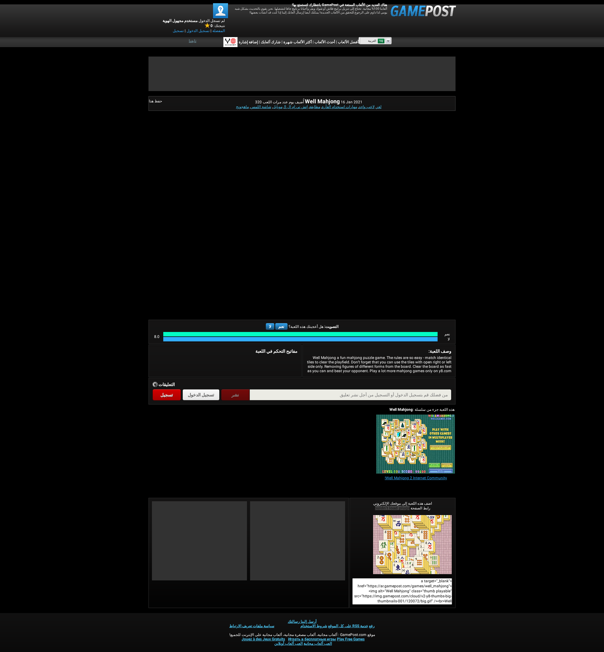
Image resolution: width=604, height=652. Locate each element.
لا (270, 326)
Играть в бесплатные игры (312, 639)
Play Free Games (351, 639)
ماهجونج (242, 107)
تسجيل (178, 31)
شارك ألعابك (271, 42)
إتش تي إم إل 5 (296, 107)
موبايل (277, 107)
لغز (379, 107)
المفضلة (218, 31)
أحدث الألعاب (325, 42)
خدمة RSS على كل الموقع (348, 626)
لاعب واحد (367, 107)
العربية (372, 40)
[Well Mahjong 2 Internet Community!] (415, 444)
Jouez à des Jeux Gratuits (263, 639)
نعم (281, 326)
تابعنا (192, 41)
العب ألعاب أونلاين (288, 643)
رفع (372, 626)
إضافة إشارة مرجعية (242, 42)
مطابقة (314, 107)
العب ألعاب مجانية (318, 643)
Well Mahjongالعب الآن (402, 544)
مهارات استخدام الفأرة (339, 107)
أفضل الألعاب (348, 42)
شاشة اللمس (260, 107)
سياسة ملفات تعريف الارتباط (251, 626)
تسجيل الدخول (198, 31)
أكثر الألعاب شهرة (297, 42)
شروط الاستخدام (313, 626)
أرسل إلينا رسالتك (302, 621)
